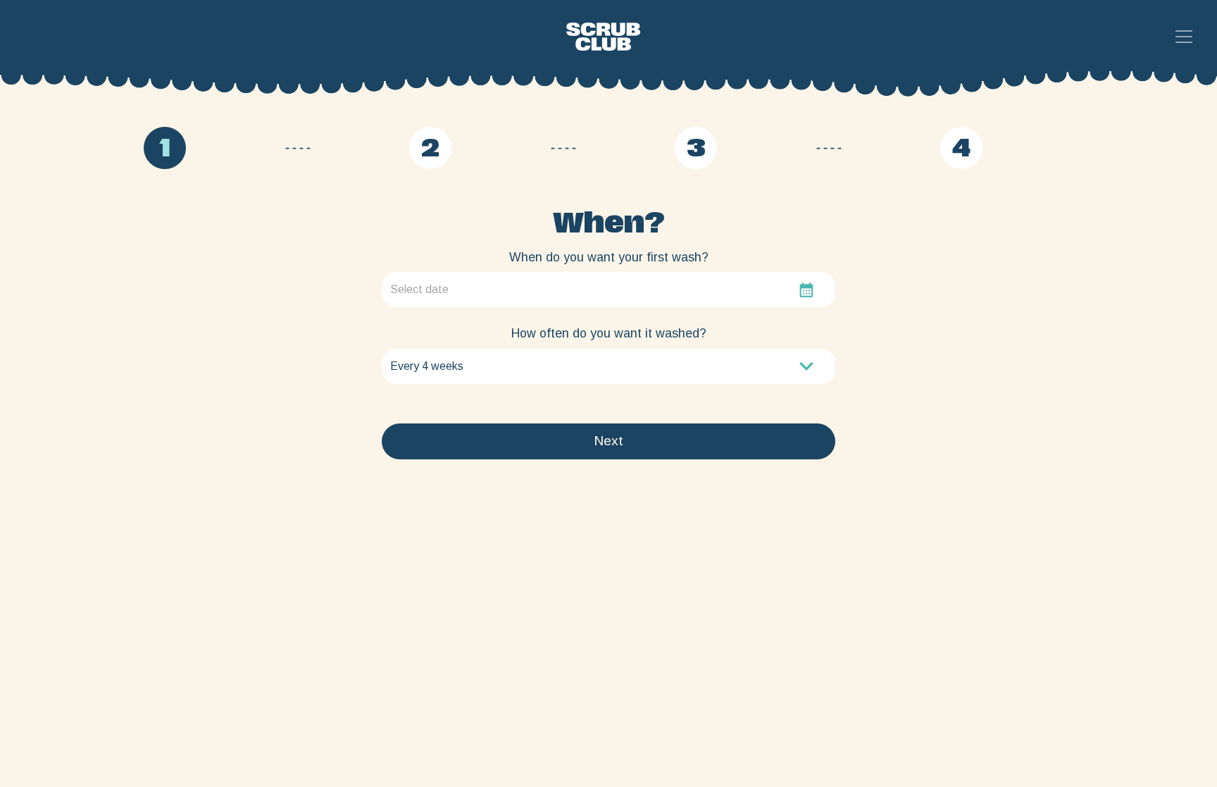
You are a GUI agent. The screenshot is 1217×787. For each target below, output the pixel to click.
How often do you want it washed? (608, 333)
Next (608, 440)
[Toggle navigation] (1184, 36)
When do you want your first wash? (609, 257)
